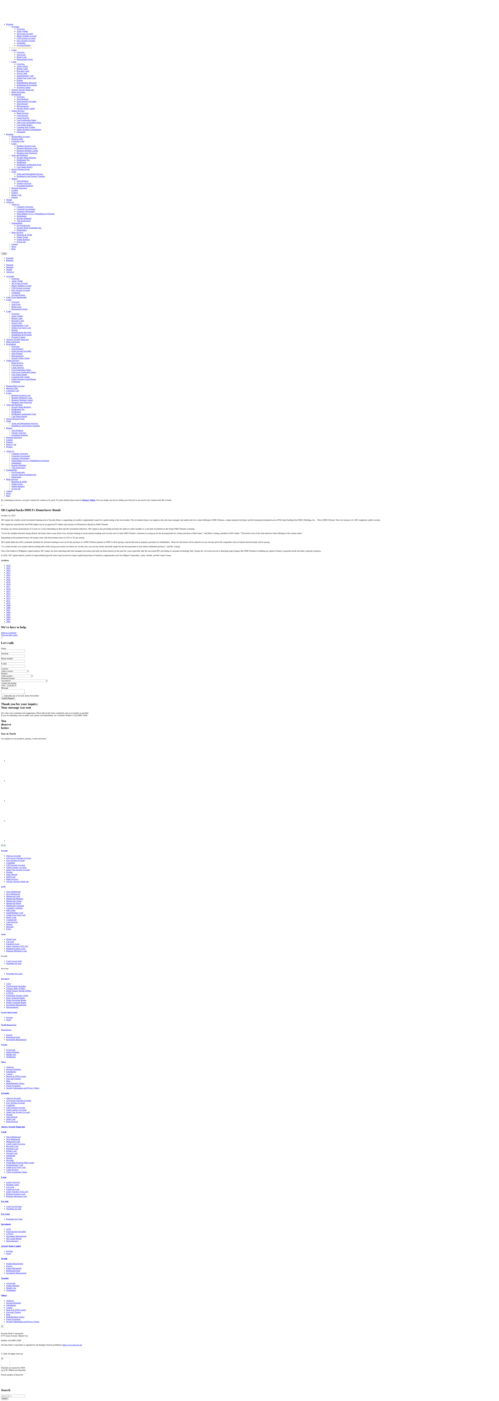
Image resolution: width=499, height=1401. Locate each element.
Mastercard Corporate (15, 906)
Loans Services (23, 118)
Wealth (9, 200)
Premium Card (12, 1149)
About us (10, 202)
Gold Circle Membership (21, 48)
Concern (4, 669)
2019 (8, 582)
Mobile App (11, 1054)
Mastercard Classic (14, 901)
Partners (14, 193)
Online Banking (23, 239)
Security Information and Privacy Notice (22, 1088)
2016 (8, 589)
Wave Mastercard (13, 892)
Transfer (4, 1045)
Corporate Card (17, 141)
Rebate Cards (22, 69)
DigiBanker (21, 162)
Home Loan (22, 57)
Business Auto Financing (27, 153)
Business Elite (17, 139)
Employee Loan (12, 944)
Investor (9, 1017)
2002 (8, 622)
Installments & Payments (27, 85)
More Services (17, 232)
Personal (9, 24)
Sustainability (16, 223)
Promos (20, 80)
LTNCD (9, 993)
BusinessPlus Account (20, 136)
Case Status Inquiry (25, 125)
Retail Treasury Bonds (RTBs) (18, 991)
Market (14, 179)
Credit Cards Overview (15, 1144)
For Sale (4, 1201)
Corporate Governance (26, 209)
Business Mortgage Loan (27, 148)
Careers (14, 244)
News (13, 246)
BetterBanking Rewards (26, 83)
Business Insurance (19, 188)
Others (3, 1062)
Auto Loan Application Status (29, 122)
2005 (8, 615)
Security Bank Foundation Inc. (29, 228)
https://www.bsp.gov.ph (72, 1345)
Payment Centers (24, 87)
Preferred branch (8, 678)
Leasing (14, 190)
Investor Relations (24, 218)
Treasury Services (24, 183)
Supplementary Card (25, 76)
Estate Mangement (13, 1268)
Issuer (8, 1020)
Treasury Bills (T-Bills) (15, 988)
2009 (8, 605)
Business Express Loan (26, 146)
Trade (13, 172)
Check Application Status (16, 1172)
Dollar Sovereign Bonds (16, 1000)
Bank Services (22, 113)
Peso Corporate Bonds (15, 998)
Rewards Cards (23, 71)
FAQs (8, 929)
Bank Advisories (18, 92)
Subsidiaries (22, 216)
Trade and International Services (30, 174)
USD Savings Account (26, 38)
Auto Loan (21, 55)
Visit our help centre (9, 635)
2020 (8, 579)
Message (4, 688)
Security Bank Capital (26, 108)
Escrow (9, 1035)
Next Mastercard (13, 894)
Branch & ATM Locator (16, 1076)
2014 (8, 593)
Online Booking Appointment (29, 129)
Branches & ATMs (24, 235)
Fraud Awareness (13, 1086)
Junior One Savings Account (18, 870)
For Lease (5, 1214)
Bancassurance (23, 106)
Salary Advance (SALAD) (17, 946)
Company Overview (25, 207)
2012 (8, 598)
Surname (4, 653)
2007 (8, 610)
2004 (8, 617)
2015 (8, 591)
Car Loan (10, 941)
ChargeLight (11, 920)
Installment (10, 1156)
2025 (8, 568)
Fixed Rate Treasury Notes (17, 995)
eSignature (21, 132)
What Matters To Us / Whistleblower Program (35, 214)
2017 (8, 586)
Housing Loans (12, 1185)
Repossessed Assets (25, 59)
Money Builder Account (27, 36)
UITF (8, 984)
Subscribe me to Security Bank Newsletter (21, 696)
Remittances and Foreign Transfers (31, 176)
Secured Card (11, 1153)
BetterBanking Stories (15, 1083)
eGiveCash (21, 242)
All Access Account (25, 33)
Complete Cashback (14, 908)
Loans (14, 50)
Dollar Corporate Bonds (16, 1002)
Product (4, 673)
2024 (8, 570)
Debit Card (10, 877)
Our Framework (23, 225)
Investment (5, 979)
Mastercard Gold (13, 896)
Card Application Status (26, 120)
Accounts (15, 26)
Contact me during (8, 683)
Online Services (17, 111)
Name (3, 648)
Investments (16, 94)
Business (10, 134)
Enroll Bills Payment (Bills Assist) (20, 1163)
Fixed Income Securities (26, 101)
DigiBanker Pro (23, 160)
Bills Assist (10, 910)
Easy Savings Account (26, 41)
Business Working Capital (27, 150)
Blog (13, 249)
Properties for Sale (13, 963)
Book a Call (16, 195)
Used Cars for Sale (14, 961)
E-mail (3, 664)
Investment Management (16, 1005)
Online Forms (22, 237)
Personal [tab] (9, 265)
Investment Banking (25, 186)
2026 (8, 565)
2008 (8, 608)
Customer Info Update (26, 127)
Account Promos (23, 45)
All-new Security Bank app (22, 90)
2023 (8, 572)
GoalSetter (21, 43)
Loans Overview (13, 1182)
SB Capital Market (14, 1238)
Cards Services (12, 1170)
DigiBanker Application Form (29, 165)
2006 (8, 612)
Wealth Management (8, 1025)
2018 (8, 584)
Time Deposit (22, 104)
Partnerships (22, 230)
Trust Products (22, 99)
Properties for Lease (14, 974)
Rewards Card (12, 1146)
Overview (21, 29)
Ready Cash (11, 917)
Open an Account (13, 856)
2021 (8, 577)
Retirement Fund (13, 1037)
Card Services (22, 115)
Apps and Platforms (19, 155)
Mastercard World (13, 903)
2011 (8, 601)
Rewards (10, 927)
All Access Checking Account (18, 858)
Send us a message (8, 633)
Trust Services (6, 1030)
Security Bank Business (26, 158)
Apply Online (22, 31)
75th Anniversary (24, 221)
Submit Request (8, 698)
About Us (15, 204)
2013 (8, 596)
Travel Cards (22, 73)
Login (4, 254)
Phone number (7, 658)
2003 (8, 619)
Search (4, 1399)
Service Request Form (20, 169)
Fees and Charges (13, 1079)
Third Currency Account (16, 867)
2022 (8, 575)
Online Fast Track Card (26, 78)
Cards (13, 62)
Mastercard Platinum (14, 899)
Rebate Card (11, 1151)
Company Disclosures (26, 211)
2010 (8, 603)
